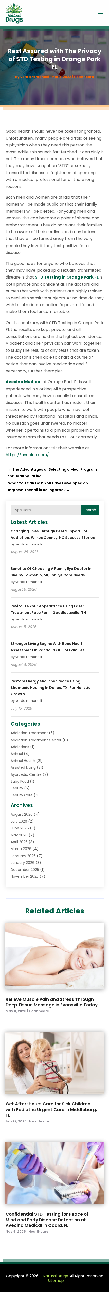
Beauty (17, 788)
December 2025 (25, 869)
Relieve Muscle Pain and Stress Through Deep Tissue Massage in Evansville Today (52, 1002)
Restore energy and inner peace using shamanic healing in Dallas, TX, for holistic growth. (50, 687)
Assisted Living (23, 767)
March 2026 (21, 848)
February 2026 (23, 855)
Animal (17, 753)
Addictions (20, 746)
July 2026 (19, 821)
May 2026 (19, 835)
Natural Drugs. (56, 1275)
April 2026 (19, 841)
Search (90, 509)
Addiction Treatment (29, 732)
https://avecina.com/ (27, 455)
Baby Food (20, 781)
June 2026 (20, 828)
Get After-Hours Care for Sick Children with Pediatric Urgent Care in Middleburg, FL (51, 1109)
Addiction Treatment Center (36, 740)
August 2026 (22, 814)
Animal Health (23, 760)
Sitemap (56, 1280)
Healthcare (84, 76)
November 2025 (25, 876)
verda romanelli (34, 76)
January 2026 (22, 862)
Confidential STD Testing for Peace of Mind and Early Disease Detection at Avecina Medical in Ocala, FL (47, 1219)
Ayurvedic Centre (26, 774)
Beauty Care (22, 795)
